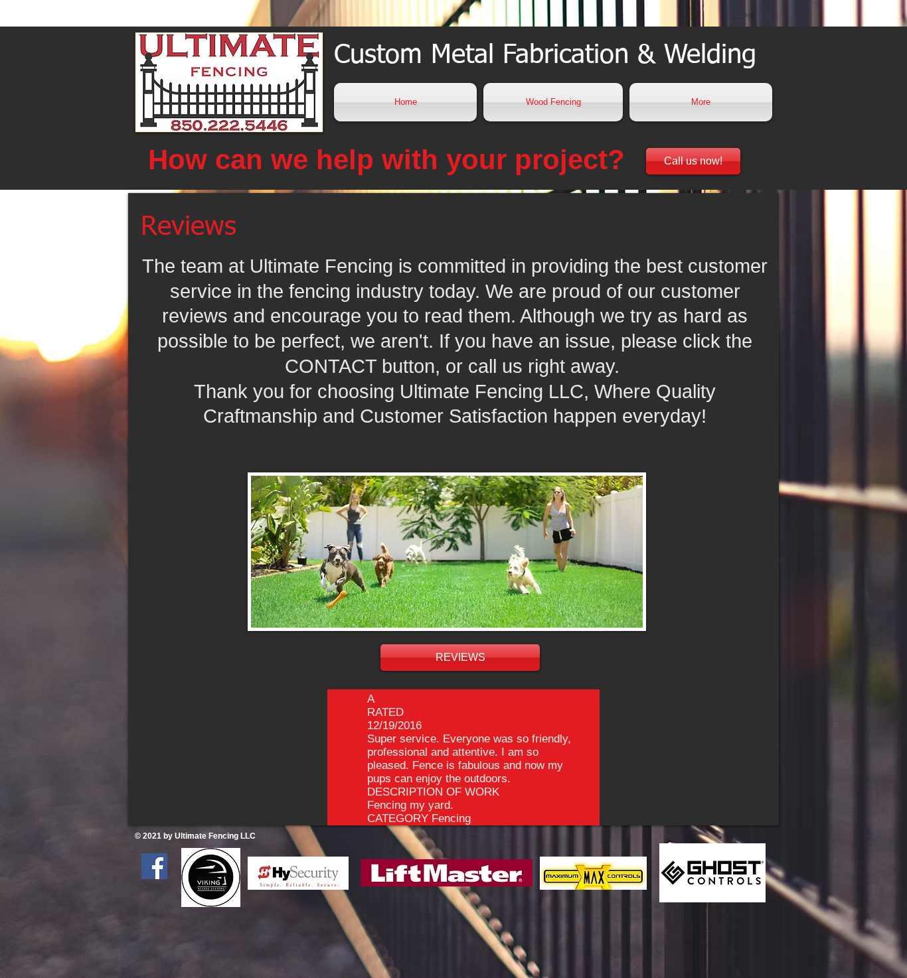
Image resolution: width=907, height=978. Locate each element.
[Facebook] (154, 866)
